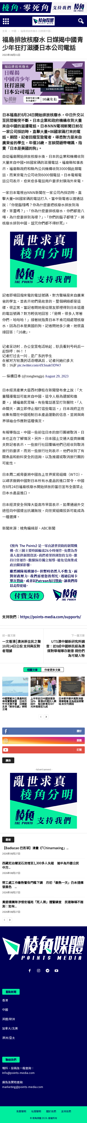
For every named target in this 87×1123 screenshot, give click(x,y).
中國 (13, 31)
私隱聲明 (36, 1111)
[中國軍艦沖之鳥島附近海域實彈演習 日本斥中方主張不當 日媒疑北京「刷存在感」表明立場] (15, 686)
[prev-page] (41, 716)
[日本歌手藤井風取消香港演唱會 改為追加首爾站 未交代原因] (72, 686)
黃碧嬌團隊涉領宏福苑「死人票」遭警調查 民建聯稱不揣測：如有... (42, 904)
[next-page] (46, 716)
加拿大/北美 (10, 1028)
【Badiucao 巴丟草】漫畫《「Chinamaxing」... (35, 848)
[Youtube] (57, 971)
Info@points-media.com (18, 1073)
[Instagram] (39, 971)
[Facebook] (30, 971)
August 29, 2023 (56, 376)
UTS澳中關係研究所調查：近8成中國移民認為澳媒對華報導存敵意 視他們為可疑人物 (65, 648)
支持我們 (66, 1111)
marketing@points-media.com (22, 1087)
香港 (5, 1000)
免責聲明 (21, 1111)
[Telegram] (48, 971)
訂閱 (79, 749)
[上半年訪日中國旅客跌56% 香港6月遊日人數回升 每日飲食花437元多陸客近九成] (44, 686)
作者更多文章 (52, 670)
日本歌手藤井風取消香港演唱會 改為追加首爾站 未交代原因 (71, 701)
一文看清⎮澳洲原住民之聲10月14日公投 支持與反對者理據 (21, 646)
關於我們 (51, 1111)
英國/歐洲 (8, 1019)
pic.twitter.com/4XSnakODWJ (39, 365)
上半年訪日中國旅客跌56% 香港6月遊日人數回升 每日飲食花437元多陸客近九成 (43, 702)
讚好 (79, 731)
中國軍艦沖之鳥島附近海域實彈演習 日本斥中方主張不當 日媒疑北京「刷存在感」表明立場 (14, 704)
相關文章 (32, 670)
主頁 (4, 31)
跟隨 (79, 740)
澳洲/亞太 (8, 1038)
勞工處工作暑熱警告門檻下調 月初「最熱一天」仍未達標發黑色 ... (42, 884)
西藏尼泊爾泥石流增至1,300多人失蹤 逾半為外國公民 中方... (42, 865)
